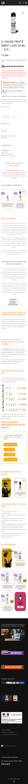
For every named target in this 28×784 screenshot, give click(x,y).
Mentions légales (6, 729)
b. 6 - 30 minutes (9, 449)
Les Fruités (17, 60)
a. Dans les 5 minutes (10, 444)
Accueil (2, 60)
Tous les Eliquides (9, 60)
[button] (23, 12)
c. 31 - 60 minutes (9, 454)
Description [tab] (6, 117)
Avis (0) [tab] (14, 117)
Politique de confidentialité (8, 732)
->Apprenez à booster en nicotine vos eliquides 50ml (13, 96)
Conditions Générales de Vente (9, 734)
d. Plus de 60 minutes (10, 459)
